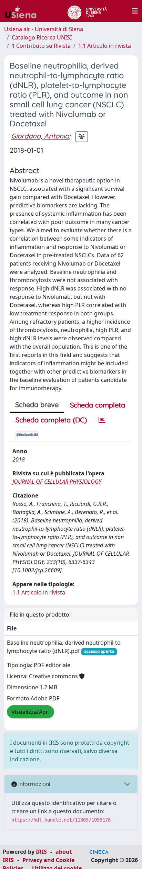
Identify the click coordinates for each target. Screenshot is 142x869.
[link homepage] (23, 11)
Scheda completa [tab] (97, 405)
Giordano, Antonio (40, 136)
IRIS (41, 851)
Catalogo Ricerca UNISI (42, 37)
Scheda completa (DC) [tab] (51, 419)
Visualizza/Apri (30, 712)
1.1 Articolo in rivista (104, 46)
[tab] (102, 420)
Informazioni (33, 783)
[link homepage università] (87, 11)
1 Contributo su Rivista (41, 46)
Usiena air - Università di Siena (43, 29)
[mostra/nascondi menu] (135, 11)
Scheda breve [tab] (37, 404)
